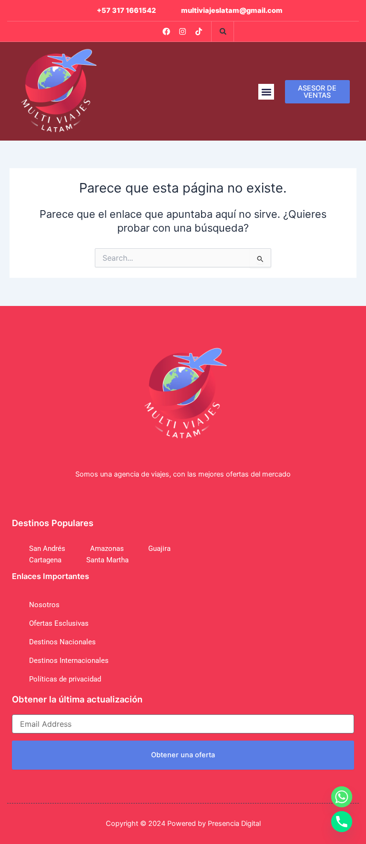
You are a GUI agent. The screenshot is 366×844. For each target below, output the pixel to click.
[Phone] (341, 821)
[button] (223, 31)
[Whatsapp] (341, 796)
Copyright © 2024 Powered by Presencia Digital (183, 823)
